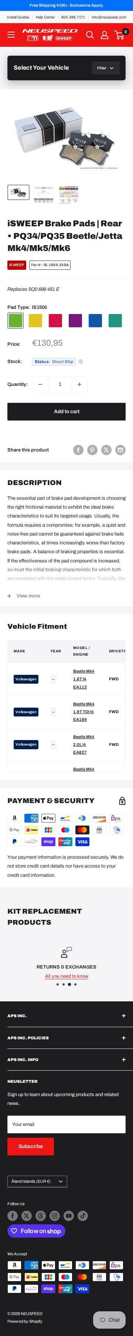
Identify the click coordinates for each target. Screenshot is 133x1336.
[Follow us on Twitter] (26, 1216)
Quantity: (17, 384)
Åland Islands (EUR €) (31, 1181)
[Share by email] (120, 450)
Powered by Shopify (24, 1321)
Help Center (45, 17)
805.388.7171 (73, 17)
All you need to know (66, 976)
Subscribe (30, 1146)
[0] (119, 35)
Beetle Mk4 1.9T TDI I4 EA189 (84, 712)
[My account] (104, 35)
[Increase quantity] (79, 384)
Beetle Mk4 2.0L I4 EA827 (84, 745)
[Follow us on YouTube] (69, 1216)
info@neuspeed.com (109, 17)
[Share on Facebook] (78, 450)
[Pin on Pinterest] (92, 450)
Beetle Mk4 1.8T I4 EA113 (84, 679)
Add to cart (66, 411)
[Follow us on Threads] (40, 1216)
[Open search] (90, 35)
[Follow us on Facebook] (12, 1216)
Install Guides (18, 17)
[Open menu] (11, 35)
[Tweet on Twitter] (106, 450)
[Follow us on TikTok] (83, 1216)
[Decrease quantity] (40, 384)
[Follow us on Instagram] (55, 1216)
